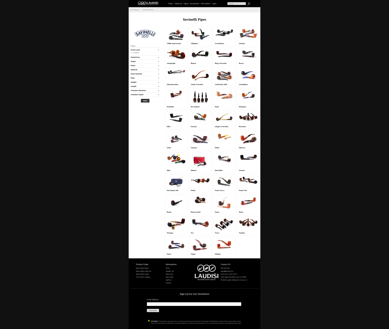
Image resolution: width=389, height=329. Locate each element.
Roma (169, 212)
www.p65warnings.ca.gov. (233, 323)
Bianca (193, 63)
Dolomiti (170, 107)
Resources (169, 274)
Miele (217, 148)
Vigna (193, 254)
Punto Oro (243, 190)
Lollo (169, 148)
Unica (169, 254)
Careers (168, 283)
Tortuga (170, 233)
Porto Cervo (219, 190)
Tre (192, 233)
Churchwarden (172, 84)
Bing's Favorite (221, 63)
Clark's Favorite (197, 84)
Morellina (219, 170)
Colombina (243, 84)
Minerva (242, 148)
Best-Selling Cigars (142, 274)
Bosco (241, 63)
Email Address (152, 300)
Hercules (242, 126)
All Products (134, 10)
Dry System (195, 107)
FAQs (168, 268)
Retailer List (170, 271)
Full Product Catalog (143, 277)
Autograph (171, 63)
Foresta (194, 126)
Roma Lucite (196, 212)
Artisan (242, 43)
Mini (168, 170)
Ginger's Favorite (221, 126)
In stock (136, 53)
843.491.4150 (225, 268)
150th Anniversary (174, 43)
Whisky (218, 254)
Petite (193, 190)
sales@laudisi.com (227, 271)
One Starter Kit (172, 190)
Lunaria (194, 148)
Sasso (217, 212)
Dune (217, 107)
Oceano (242, 170)
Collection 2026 (221, 84)
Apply (145, 101)
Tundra (242, 233)
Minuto (193, 170)
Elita (168, 126)
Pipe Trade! (169, 277)
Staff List (169, 280)
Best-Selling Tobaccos (143, 271)
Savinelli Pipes (148, 10)
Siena (241, 212)
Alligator (194, 43)
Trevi (217, 233)
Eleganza (242, 107)
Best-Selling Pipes (142, 268)
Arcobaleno (219, 43)
